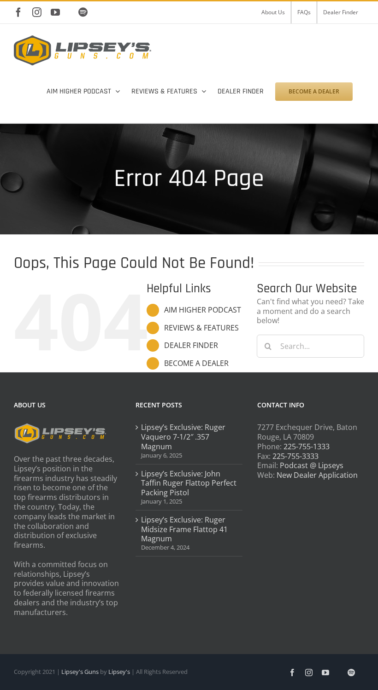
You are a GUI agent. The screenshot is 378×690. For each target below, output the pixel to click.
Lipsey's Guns (80, 671)
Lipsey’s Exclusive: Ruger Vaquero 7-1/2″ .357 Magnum (183, 437)
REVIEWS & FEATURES (201, 328)
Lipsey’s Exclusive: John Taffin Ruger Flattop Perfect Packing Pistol (188, 483)
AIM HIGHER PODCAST (202, 310)
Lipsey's (119, 671)
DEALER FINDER (191, 345)
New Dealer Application (317, 475)
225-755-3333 (295, 456)
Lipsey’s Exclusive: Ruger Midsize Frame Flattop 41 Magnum (184, 529)
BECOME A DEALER (196, 363)
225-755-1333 (307, 446)
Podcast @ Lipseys (311, 465)
